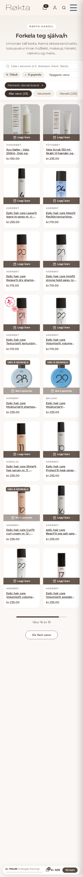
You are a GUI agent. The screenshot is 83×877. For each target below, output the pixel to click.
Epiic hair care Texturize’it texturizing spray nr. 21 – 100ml (21, 341)
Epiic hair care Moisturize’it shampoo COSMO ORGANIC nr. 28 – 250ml (21, 405)
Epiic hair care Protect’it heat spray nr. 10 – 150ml (60, 468)
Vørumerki (44, 93)
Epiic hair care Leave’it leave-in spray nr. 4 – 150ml (21, 214)
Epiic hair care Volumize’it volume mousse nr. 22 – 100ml (61, 341)
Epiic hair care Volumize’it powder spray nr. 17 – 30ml (59, 595)
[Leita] (64, 7)
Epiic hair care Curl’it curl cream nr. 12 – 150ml (20, 531)
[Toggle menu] (73, 8)
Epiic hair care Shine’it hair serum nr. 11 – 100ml (21, 468)
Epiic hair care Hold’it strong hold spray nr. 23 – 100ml (60, 278)
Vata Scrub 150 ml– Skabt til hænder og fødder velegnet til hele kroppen (59, 151)
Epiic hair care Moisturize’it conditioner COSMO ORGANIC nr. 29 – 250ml (59, 405)
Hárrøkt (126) (68, 93)
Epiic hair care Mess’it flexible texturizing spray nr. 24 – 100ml (61, 214)
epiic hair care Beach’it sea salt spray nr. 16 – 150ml (61, 531)
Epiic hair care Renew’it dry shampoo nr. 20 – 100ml (21, 278)
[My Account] (54, 7)
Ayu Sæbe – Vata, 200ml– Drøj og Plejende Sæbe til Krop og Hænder (18, 151)
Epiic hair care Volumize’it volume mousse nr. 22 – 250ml (21, 595)
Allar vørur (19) (18, 93)
